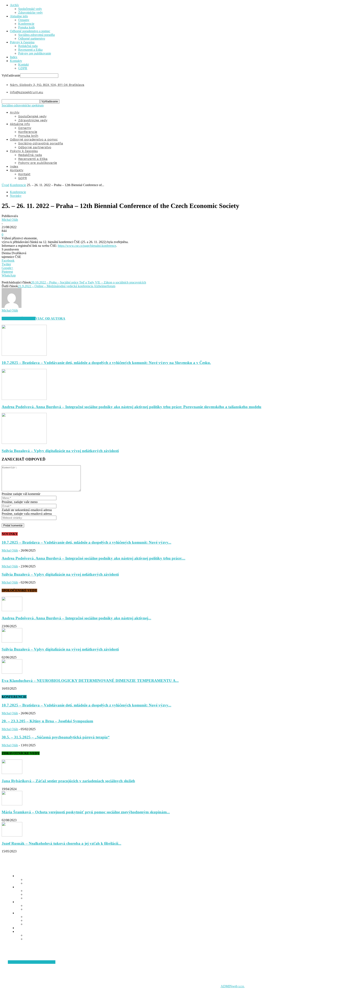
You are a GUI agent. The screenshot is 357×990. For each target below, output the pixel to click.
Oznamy (23, 20)
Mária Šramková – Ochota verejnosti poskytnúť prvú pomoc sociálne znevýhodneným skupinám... (86, 812)
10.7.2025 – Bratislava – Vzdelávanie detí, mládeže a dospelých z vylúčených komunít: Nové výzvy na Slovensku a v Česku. (106, 362)
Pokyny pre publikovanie (34, 53)
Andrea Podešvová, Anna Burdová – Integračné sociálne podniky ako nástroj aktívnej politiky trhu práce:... (93, 558)
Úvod (5, 185)
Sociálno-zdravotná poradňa (36, 35)
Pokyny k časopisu (22, 42)
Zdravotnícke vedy (30, 12)
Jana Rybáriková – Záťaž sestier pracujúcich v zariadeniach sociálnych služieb (68, 781)
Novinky (15, 195)
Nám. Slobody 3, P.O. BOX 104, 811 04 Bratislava (47, 85)
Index (13, 57)
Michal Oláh (10, 219)
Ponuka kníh (26, 27)
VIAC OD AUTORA (50, 318)
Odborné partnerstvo (31, 38)
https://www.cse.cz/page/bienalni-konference (87, 245)
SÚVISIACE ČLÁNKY (19, 318)
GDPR (22, 68)
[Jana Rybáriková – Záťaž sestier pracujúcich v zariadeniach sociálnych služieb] (12, 773)
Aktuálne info (19, 16)
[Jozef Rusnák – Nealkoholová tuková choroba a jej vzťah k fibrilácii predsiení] (12, 835)
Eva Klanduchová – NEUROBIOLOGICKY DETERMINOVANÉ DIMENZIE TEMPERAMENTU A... (90, 680)
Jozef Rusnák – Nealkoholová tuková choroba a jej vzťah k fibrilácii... (61, 843)
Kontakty (16, 61)
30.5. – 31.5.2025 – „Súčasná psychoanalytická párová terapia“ (56, 737)
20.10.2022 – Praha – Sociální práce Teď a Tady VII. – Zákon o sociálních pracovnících (88, 282)
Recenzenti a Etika (30, 49)
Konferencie (26, 23)
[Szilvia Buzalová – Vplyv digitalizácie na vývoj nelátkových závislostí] (24, 442)
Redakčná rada (28, 46)
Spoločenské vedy (30, 9)
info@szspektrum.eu (26, 92)
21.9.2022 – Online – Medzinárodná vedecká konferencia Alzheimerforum (66, 286)
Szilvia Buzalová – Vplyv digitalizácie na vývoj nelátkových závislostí (60, 451)
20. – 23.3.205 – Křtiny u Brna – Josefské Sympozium (47, 721)
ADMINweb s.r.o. (233, 986)
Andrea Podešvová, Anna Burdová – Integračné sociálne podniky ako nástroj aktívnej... (76, 618)
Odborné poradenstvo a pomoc (30, 31)
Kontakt (23, 64)
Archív (14, 5)
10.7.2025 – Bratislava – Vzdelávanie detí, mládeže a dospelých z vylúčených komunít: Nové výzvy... (86, 542)
